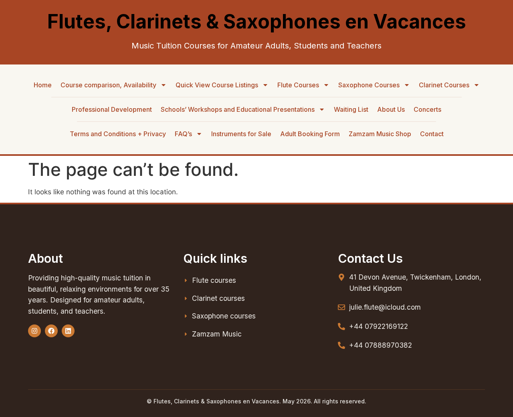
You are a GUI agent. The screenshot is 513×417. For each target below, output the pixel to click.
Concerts (427, 109)
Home (43, 85)
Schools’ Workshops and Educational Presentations (238, 109)
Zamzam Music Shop (380, 134)
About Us (391, 109)
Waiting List (351, 109)
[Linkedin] (68, 330)
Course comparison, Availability (108, 85)
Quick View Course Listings (217, 85)
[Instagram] (34, 330)
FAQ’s (183, 134)
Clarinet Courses (444, 85)
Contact (432, 134)
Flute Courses (298, 85)
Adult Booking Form (310, 134)
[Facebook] (51, 330)
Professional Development (112, 109)
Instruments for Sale (241, 134)
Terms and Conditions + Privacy (118, 134)
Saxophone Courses (369, 85)
